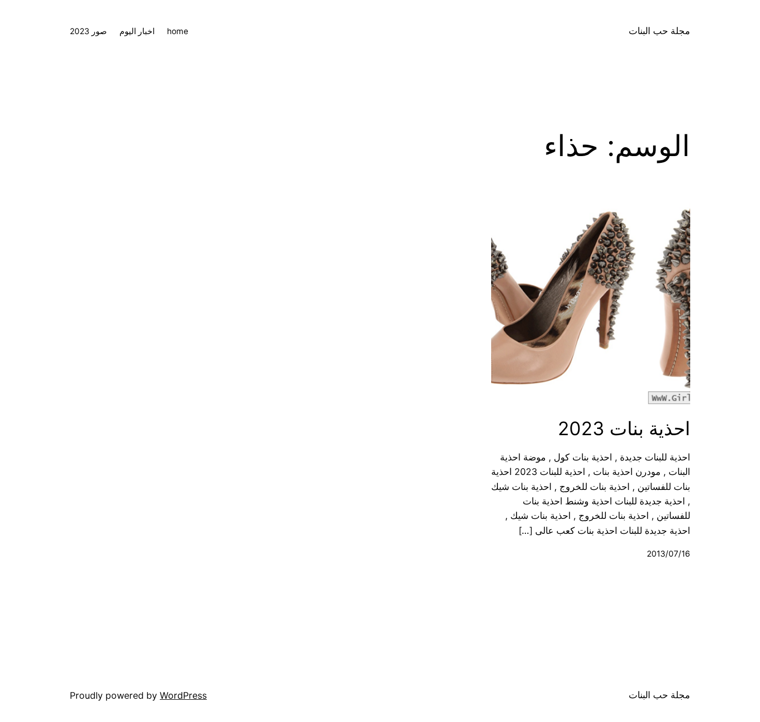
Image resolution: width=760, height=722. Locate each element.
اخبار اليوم (137, 31)
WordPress (183, 695)
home (177, 31)
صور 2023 (88, 31)
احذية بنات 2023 (624, 429)
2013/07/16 (668, 554)
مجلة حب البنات (659, 30)
